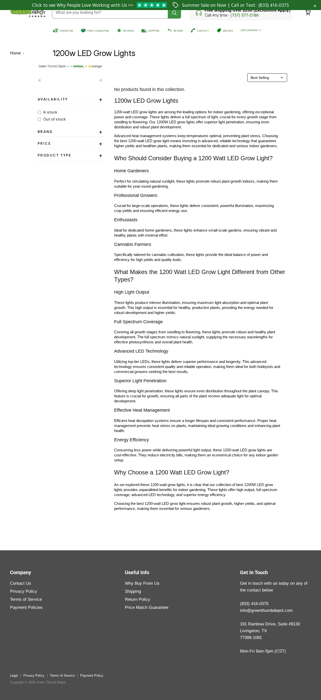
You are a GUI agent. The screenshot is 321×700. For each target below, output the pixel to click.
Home (15, 53)
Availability (70, 100)
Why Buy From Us (142, 583)
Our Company (249, 30)
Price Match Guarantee (146, 607)
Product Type (70, 156)
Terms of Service (26, 599)
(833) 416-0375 (274, 5)
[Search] (174, 13)
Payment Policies (26, 607)
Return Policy (137, 599)
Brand (70, 133)
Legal (14, 675)
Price (70, 144)
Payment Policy (91, 675)
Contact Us (20, 583)
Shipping (133, 591)
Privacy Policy (23, 591)
